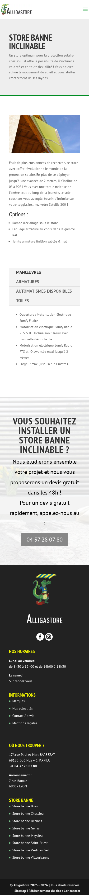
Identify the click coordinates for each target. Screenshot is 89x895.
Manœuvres (28, 272)
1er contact (72, 891)
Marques (18, 701)
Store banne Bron (25, 806)
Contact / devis (23, 716)
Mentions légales (24, 723)
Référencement (39, 891)
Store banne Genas (26, 828)
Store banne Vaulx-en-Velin (32, 850)
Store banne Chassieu (28, 813)
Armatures (27, 281)
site (58, 891)
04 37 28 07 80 (45, 539)
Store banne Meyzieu (27, 835)
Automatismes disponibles (44, 291)
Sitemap (20, 891)
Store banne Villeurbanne (30, 857)
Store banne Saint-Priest (30, 843)
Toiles (22, 300)
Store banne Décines (27, 821)
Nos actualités (22, 708)
